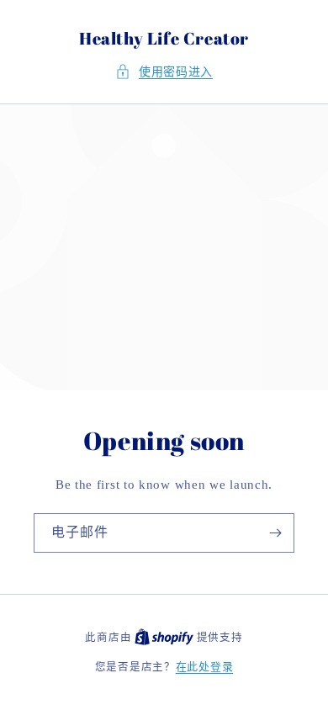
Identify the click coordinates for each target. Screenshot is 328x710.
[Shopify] (166, 637)
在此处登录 (205, 666)
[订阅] (275, 533)
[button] (164, 71)
